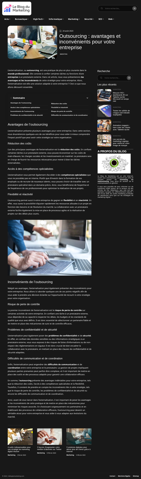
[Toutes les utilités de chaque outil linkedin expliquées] (104, 111)
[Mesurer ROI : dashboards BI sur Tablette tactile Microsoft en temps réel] (104, 95)
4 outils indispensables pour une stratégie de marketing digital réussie (19, 449)
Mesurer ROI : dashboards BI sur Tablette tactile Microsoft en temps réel (121, 97)
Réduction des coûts (59, 103)
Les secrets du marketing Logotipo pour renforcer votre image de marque (121, 142)
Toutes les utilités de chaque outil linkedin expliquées (121, 113)
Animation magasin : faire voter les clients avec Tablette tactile (121, 127)
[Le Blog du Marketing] (17, 8)
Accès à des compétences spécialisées (25, 107)
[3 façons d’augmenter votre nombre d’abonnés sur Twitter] (49, 436)
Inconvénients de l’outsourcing (22, 111)
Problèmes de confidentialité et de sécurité (26, 115)
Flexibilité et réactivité (59, 107)
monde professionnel (18, 73)
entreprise (13, 77)
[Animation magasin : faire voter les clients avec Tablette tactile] (104, 126)
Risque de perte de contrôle (61, 111)
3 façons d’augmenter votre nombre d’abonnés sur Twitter (49, 448)
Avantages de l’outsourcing (20, 103)
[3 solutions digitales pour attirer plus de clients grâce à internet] (78, 436)
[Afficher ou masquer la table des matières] (57, 98)
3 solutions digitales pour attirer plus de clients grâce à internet (78, 449)
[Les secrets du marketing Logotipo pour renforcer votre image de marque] (104, 140)
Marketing (63, 54)
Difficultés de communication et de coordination (69, 115)
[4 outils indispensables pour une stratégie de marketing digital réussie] (20, 436)
